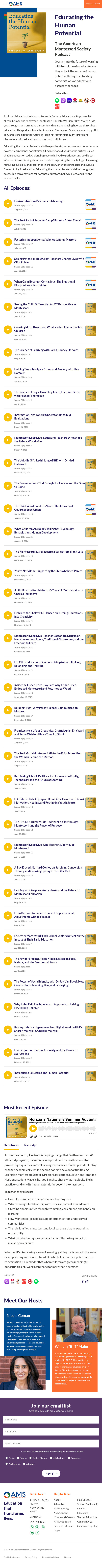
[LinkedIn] (43, 1527)
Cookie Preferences (12, 1557)
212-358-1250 (37, 1522)
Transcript (30, 1145)
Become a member (93, 4)
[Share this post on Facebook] (83, 1281)
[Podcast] (37, 1533)
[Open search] (81, 4)
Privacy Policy (31, 1557)
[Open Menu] (5, 3)
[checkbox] (51, 1460)
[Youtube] (32, 1533)
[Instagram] (37, 1527)
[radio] (10, 1458)
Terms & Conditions (50, 1557)
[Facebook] (32, 1527)
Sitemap (67, 1557)
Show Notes (11, 1145)
